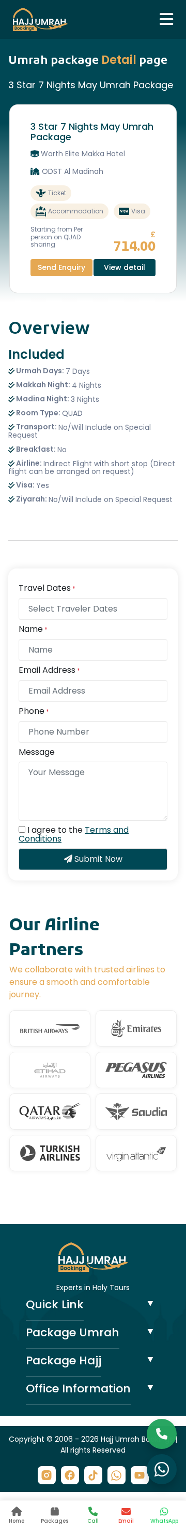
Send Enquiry (61, 267)
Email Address (49, 670)
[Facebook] (70, 1475)
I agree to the (74, 834)
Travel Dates (47, 588)
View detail (124, 267)
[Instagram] (47, 1475)
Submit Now (97, 859)
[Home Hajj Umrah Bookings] (93, 1257)
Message (37, 752)
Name (33, 629)
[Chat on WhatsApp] (162, 1469)
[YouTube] (140, 1475)
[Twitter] (93, 1475)
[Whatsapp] (116, 1475)
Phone (34, 711)
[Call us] (162, 1434)
